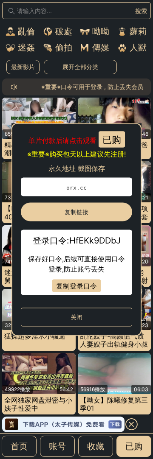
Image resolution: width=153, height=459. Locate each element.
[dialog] (76, 229)
